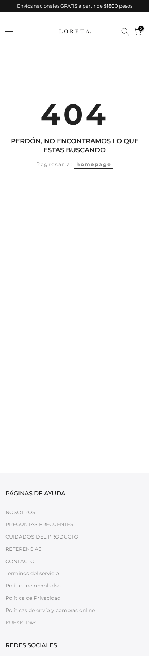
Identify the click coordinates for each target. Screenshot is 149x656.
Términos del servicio (32, 573)
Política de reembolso (33, 585)
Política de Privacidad (32, 598)
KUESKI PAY (20, 622)
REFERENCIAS (23, 549)
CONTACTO (20, 561)
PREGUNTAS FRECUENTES (39, 524)
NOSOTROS (20, 512)
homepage (93, 164)
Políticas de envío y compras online (50, 610)
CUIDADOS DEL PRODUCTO (41, 536)
